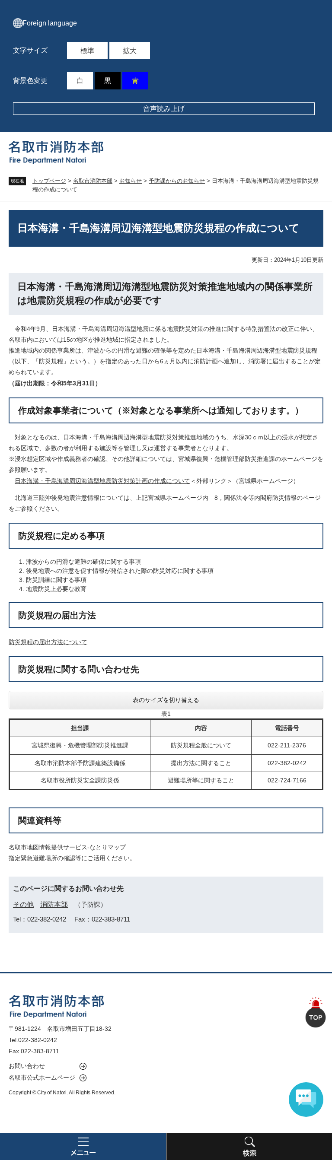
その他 (23, 904)
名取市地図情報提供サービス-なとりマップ (67, 847)
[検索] (249, 1146)
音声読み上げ (164, 108)
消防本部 (54, 904)
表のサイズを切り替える (166, 699)
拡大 (130, 50)
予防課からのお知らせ (177, 181)
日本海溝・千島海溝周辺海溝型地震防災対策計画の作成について (102, 480)
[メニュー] (83, 1146)
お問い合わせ (27, 1065)
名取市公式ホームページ (42, 1077)
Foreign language (49, 23)
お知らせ (130, 181)
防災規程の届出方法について (48, 642)
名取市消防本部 (92, 181)
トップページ (49, 181)
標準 (87, 50)
